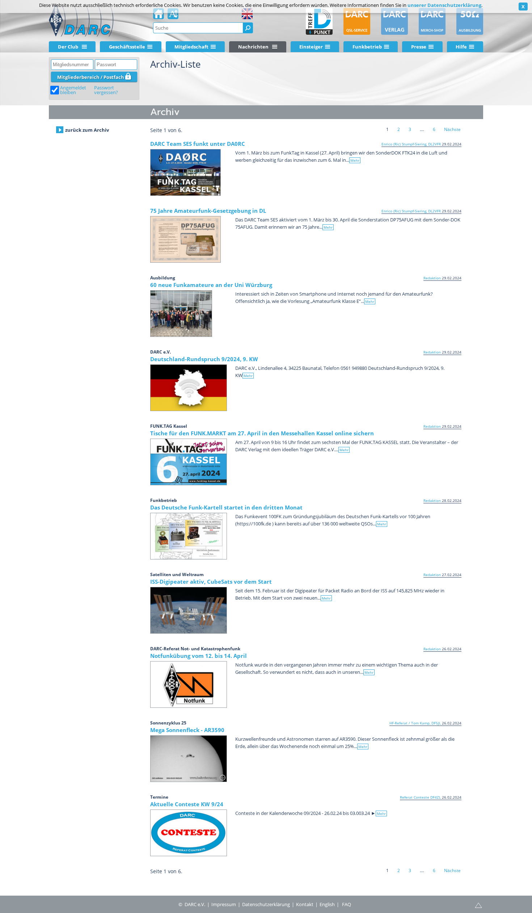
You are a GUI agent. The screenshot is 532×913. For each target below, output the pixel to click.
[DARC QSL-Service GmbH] (356, 21)
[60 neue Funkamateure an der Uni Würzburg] (181, 313)
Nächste (452, 129)
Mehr (354, 160)
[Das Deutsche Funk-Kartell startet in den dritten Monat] (188, 536)
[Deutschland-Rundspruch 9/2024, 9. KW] (188, 387)
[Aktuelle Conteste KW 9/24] (188, 833)
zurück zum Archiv (87, 130)
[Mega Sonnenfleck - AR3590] (188, 758)
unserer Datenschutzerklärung (444, 5)
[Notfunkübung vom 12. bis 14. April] (188, 684)
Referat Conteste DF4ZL (420, 797)
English (327, 904)
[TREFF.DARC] (319, 21)
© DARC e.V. (191, 904)
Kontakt (304, 904)
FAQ (346, 904)
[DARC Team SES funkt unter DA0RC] (185, 172)
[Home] (158, 16)
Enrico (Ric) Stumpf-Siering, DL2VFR (411, 144)
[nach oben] (478, 904)
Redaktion (432, 277)
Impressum (223, 904)
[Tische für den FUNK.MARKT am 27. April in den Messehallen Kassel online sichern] (188, 462)
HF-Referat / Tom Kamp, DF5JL (415, 723)
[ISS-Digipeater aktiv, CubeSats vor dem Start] (188, 610)
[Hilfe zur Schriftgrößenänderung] (173, 16)
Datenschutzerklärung (266, 904)
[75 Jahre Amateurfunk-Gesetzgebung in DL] (185, 239)
